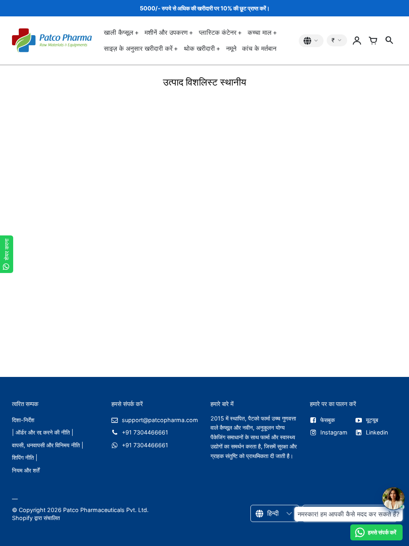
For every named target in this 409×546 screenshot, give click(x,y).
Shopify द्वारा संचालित (36, 517)
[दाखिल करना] (357, 41)
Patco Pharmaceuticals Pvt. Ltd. (106, 509)
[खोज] (389, 41)
